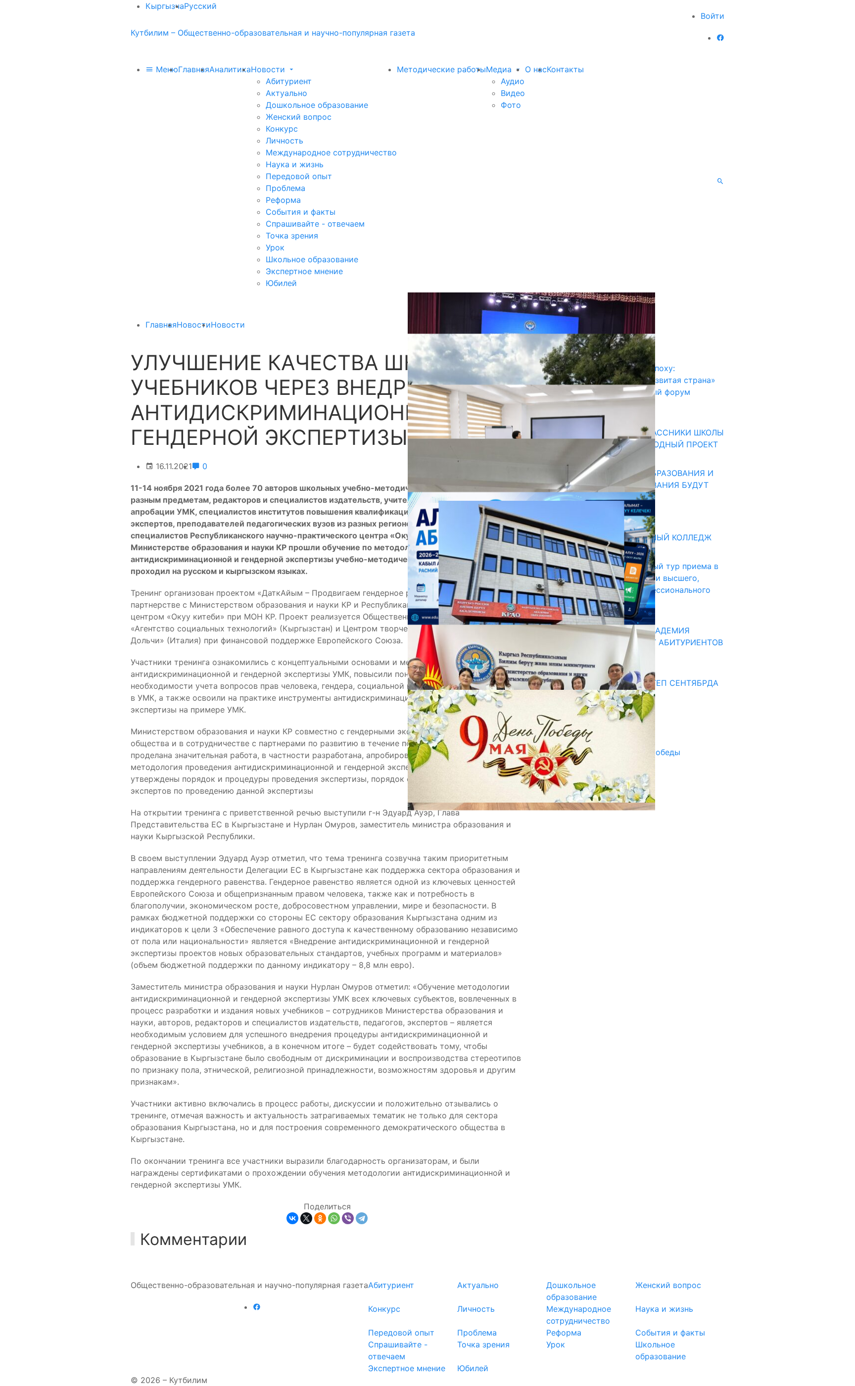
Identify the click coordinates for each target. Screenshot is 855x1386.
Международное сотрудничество (331, 152)
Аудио (512, 81)
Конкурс (282, 129)
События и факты (300, 212)
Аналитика (230, 69)
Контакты (565, 69)
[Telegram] (362, 1218)
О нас (536, 69)
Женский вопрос (299, 117)
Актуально (286, 93)
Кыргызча (164, 6)
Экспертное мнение (304, 271)
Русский (200, 6)
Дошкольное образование (317, 105)
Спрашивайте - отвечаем (315, 224)
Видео (513, 93)
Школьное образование (312, 259)
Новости (269, 69)
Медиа (500, 69)
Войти (712, 16)
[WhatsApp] (334, 1218)
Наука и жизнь (295, 164)
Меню (165, 69)
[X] (306, 1218)
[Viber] (348, 1218)
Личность (284, 140)
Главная (193, 69)
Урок (275, 247)
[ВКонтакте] (292, 1218)
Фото (511, 105)
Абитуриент (289, 81)
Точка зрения (292, 235)
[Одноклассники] (320, 1218)
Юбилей (281, 283)
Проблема (285, 188)
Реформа (283, 200)
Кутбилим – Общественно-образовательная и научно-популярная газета (273, 33)
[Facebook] (720, 38)
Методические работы (441, 69)
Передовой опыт (299, 176)
